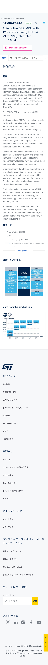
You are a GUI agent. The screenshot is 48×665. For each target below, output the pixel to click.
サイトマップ (8, 527)
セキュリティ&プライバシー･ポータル (18, 575)
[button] (44, 23)
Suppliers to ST (9, 423)
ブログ (5, 431)
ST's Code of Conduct (12, 567)
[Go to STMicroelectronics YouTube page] (38, 623)
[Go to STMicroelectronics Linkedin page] (15, 623)
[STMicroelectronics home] (8, 367)
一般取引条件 (8, 439)
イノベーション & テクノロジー (15, 408)
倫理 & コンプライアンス (13, 551)
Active (28, 23)
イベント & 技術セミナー (13, 491)
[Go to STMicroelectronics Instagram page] (23, 623)
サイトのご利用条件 (14, 651)
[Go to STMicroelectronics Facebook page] (31, 623)
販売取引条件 (29, 651)
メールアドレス (8, 595)
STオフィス (7, 459)
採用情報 (6, 415)
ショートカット (9, 519)
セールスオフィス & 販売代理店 (15, 467)
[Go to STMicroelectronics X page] (8, 623)
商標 (37, 651)
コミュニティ (8, 475)
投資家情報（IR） (10, 392)
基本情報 (6, 384)
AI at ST (6, 498)
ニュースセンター (10, 483)
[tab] (4, 58)
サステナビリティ (10, 400)
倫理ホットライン (10, 559)
